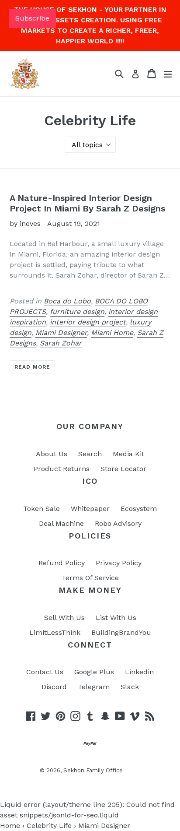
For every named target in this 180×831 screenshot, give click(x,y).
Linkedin (139, 672)
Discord (54, 687)
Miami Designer (61, 332)
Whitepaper (90, 508)
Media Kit (128, 454)
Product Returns (62, 469)
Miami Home (112, 332)
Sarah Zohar (61, 343)
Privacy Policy (119, 563)
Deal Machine (61, 523)
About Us (51, 454)
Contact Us (44, 672)
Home (10, 825)
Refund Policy (61, 563)
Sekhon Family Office (93, 770)
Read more (32, 367)
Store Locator (123, 469)
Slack (130, 687)
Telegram (94, 687)
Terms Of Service (90, 578)
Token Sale (41, 508)
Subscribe (32, 18)
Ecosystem (139, 508)
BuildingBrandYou (121, 632)
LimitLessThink (54, 632)
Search (90, 454)
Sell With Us (64, 617)
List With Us (116, 617)
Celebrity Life (49, 825)
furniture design (77, 311)
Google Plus (94, 672)
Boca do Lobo (67, 301)
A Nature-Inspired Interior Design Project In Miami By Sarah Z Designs (87, 203)
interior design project (88, 322)
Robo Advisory (118, 523)
